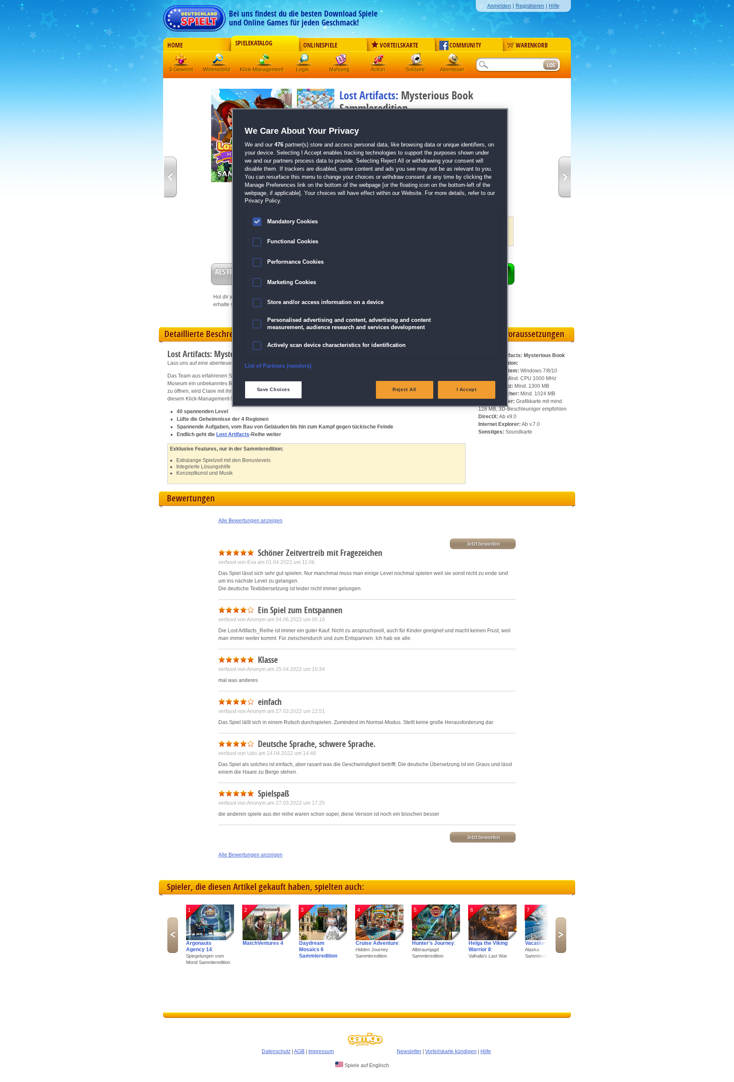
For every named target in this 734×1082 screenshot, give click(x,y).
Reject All (404, 389)
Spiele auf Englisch (366, 1065)
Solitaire (416, 61)
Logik (304, 61)
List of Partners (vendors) (278, 366)
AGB (299, 1051)
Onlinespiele (320, 45)
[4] (380, 938)
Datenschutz (276, 1051)
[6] (493, 938)
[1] (210, 938)
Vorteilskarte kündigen (451, 1051)
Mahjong (341, 61)
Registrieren (530, 6)
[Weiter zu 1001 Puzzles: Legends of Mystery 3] (564, 178)
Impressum (321, 1051)
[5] (436, 938)
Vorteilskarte (399, 45)
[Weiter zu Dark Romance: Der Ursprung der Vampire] (170, 178)
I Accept (467, 389)
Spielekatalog (253, 43)
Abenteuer (453, 61)
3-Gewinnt (181, 70)
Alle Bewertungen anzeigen (250, 521)
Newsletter (409, 1051)
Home (175, 45)
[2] (267, 938)
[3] (323, 938)
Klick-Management (264, 61)
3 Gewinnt (181, 61)
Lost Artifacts (232, 434)
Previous (172, 935)
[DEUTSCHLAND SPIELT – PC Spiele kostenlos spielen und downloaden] (194, 16)
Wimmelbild (219, 61)
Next (561, 935)
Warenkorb (532, 45)
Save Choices (273, 389)
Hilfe (554, 6)
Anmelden (499, 6)
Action (378, 61)
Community (465, 45)
